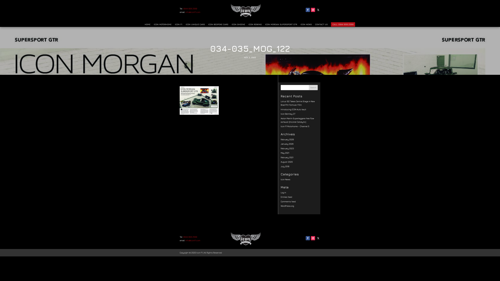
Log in (283, 192)
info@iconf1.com (193, 12)
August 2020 (287, 162)
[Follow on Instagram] (313, 10)
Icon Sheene (238, 24)
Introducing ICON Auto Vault (293, 109)
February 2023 (287, 148)
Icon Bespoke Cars (218, 24)
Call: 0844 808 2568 (343, 24)
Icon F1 (178, 24)
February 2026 (287, 139)
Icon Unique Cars (195, 24)
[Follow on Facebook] (308, 10)
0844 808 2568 (190, 9)
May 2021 (285, 153)
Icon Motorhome (162, 24)
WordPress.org (287, 206)
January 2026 (287, 144)
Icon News (306, 24)
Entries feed (286, 197)
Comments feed (288, 201)
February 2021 (287, 157)
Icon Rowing (255, 24)
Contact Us (321, 24)
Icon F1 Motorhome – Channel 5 (295, 126)
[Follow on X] (318, 10)
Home (147, 24)
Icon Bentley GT (288, 114)
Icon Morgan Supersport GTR (281, 24)
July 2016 (285, 166)
